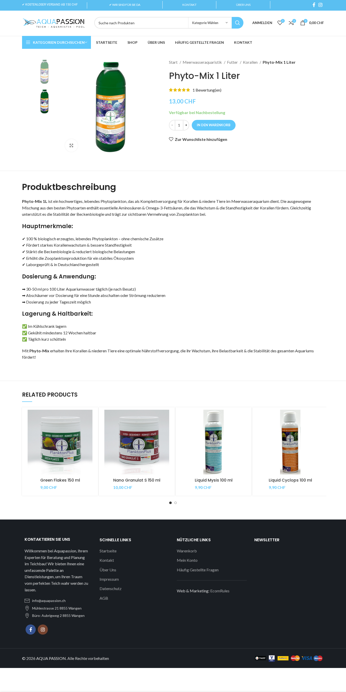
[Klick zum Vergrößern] (71, 145)
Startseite (108, 550)
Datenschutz (111, 588)
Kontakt (107, 560)
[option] (44, 72)
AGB (104, 598)
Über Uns (108, 569)
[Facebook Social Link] (314, 5)
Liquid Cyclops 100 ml (290, 480)
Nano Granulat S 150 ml (136, 480)
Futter (233, 62)
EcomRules (219, 590)
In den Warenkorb (213, 125)
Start (173, 62)
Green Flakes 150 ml (60, 480)
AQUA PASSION (51, 658)
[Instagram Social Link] (320, 5)
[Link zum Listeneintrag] (57, 600)
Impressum (109, 579)
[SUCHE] (237, 23)
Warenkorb (187, 550)
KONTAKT (189, 5)
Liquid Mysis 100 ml (214, 480)
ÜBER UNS (243, 5)
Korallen (250, 62)
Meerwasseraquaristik (203, 62)
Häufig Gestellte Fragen (198, 569)
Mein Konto (187, 560)
